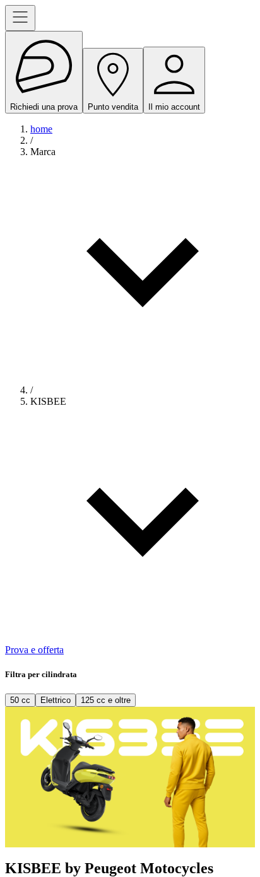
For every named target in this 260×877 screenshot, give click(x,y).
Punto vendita (113, 107)
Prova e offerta (34, 649)
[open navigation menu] (20, 18)
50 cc (20, 700)
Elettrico (55, 700)
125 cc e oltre (106, 700)
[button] (142, 265)
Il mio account (174, 107)
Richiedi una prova (44, 107)
